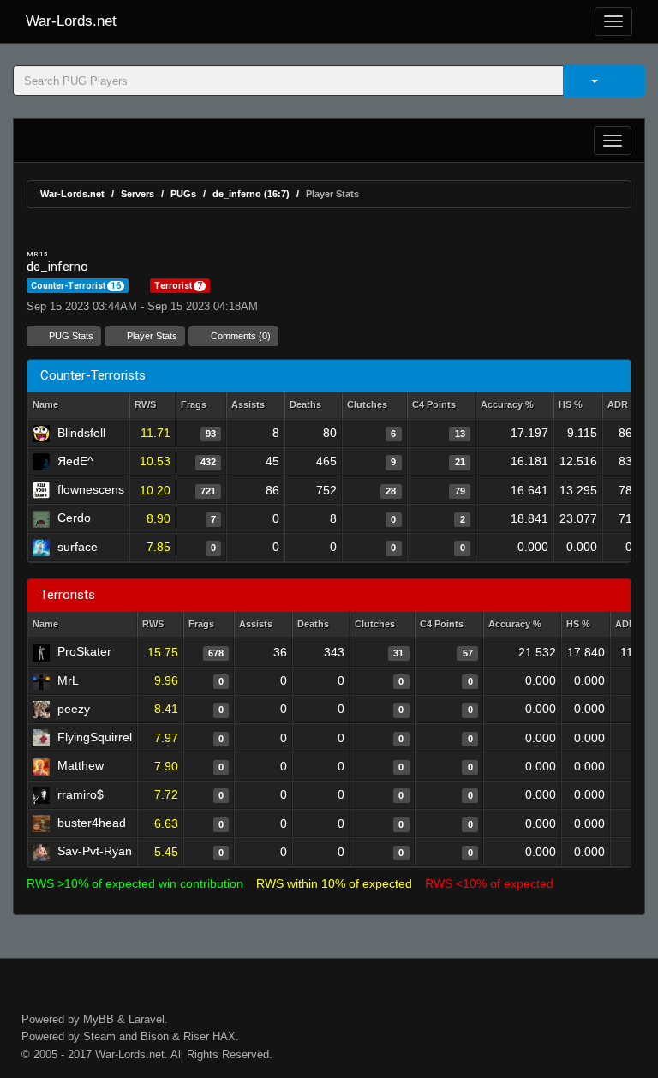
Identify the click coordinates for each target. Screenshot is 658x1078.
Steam (99, 1036)
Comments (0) (239, 336)
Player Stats (150, 336)
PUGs (183, 194)
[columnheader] (152, 405)
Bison (155, 1036)
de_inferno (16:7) (251, 194)
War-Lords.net (71, 21)
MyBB (98, 1019)
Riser (196, 1036)
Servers (137, 194)
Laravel (146, 1019)
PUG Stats (69, 336)
